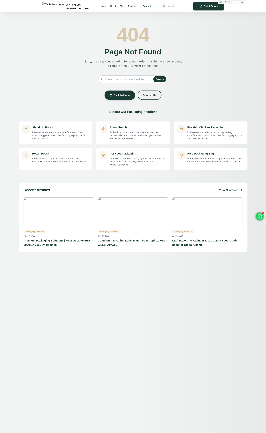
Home (103, 6)
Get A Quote (211, 6)
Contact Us (149, 95)
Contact (147, 6)
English (228, 1)
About (113, 6)
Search (160, 79)
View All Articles (228, 190)
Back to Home (122, 95)
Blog (122, 6)
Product (132, 6)
